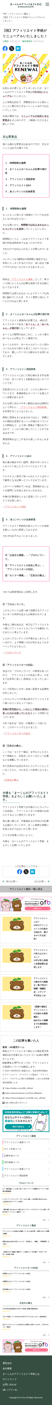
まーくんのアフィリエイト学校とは (21, 1374)
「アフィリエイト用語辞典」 (34, 407)
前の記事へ (12, 881)
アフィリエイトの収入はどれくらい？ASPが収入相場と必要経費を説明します (41, 958)
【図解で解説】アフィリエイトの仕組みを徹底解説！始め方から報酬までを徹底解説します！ (41, 1016)
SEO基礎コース (11, 1162)
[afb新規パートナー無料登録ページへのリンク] (26, 1121)
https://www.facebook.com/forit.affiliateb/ (23, 1093)
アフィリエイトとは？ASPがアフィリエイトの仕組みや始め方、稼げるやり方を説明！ (41, 928)
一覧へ (44, 1220)
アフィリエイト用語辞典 (16, 1175)
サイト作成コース (12, 1149)
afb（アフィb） (11, 1390)
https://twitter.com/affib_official (19, 1088)
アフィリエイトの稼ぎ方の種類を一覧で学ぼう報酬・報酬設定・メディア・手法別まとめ (41, 987)
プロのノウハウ (13, 652)
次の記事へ (40, 881)
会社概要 (7, 1368)
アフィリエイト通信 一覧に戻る (26, 889)
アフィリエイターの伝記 (17, 733)
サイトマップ (9, 1379)
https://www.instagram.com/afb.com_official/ (25, 1098)
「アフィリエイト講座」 (22, 279)
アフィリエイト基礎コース (17, 1142)
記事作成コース (11, 1155)
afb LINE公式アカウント (16, 1103)
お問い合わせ (9, 1384)
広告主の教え (12, 780)
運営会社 (7, 1363)
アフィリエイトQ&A (15, 506)
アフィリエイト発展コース (17, 1169)
